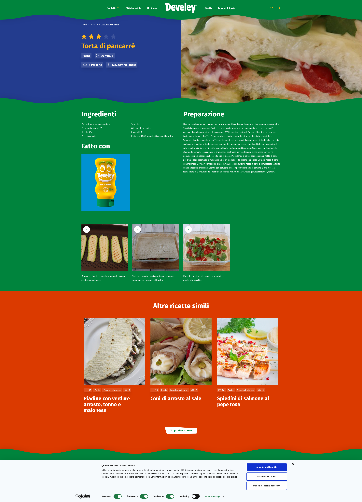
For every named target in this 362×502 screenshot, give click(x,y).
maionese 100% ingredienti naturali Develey (235, 132)
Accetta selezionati (266, 476)
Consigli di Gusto (226, 7)
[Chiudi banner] (293, 464)
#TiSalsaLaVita (133, 7)
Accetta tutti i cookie (266, 467)
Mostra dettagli (212, 496)
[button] (113, 8)
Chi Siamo (152, 7)
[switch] (144, 496)
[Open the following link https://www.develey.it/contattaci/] (271, 8)
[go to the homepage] (181, 8)
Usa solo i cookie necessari (266, 485)
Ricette (208, 7)
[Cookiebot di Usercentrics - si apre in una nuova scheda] (82, 496)
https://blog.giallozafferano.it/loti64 (256, 171)
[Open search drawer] (279, 8)
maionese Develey (196, 163)
